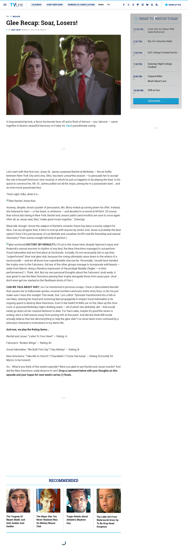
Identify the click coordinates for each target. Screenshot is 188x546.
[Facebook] (123, 4)
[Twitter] (128, 4)
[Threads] (133, 4)
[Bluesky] (147, 4)
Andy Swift (16, 30)
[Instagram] (142, 4)
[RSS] (156, 4)
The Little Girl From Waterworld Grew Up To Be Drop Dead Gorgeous (108, 521)
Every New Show (55, 4)
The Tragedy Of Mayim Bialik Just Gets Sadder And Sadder (15, 521)
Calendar (36, 4)
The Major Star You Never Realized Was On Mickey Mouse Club (47, 521)
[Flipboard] (138, 4)
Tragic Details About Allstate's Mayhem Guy (77, 520)
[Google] (152, 4)
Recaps (16, 16)
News (101, 4)
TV (108, 4)
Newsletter (175, 4)
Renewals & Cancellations (81, 4)
